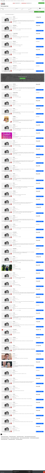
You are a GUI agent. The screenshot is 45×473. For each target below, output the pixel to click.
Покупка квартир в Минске (12, 436)
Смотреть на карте (22, 78)
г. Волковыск (14, 25)
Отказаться (29, 472)
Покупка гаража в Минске (4, 439)
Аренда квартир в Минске (12, 439)
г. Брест (14, 148)
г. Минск (14, 108)
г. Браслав (14, 41)
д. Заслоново (15, 232)
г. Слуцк (14, 140)
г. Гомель (14, 224)
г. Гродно (14, 100)
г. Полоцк (14, 57)
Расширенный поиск (31, 11)
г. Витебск (14, 84)
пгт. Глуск (14, 49)
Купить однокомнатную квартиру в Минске (30, 436)
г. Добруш (14, 116)
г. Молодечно (15, 65)
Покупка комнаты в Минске (20, 436)
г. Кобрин (14, 410)
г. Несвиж (14, 132)
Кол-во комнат (2, 8)
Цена (30, 8)
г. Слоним (14, 240)
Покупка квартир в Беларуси (4, 436)
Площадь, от (17, 8)
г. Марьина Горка (15, 92)
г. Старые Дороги (15, 33)
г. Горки (14, 165)
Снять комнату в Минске (19, 439)
